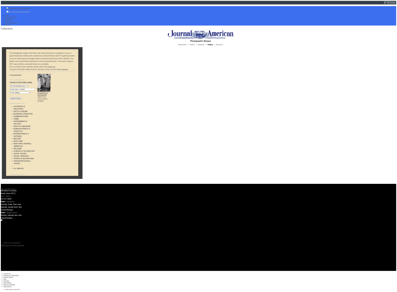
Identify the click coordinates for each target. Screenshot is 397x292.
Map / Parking (6, 196)
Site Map (6, 281)
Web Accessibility (9, 284)
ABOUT (8, 24)
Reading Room (12, 213)
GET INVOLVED (11, 23)
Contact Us (7, 273)
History (192, 44)
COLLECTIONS (11, 17)
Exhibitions (11, 202)
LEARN (8, 21)
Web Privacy (7, 286)
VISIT (7, 15)
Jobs (4, 279)
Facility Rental (8, 277)
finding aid (51, 67)
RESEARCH (9, 19)
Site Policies (7, 283)
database (64, 69)
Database (201, 44)
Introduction (182, 44)
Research (219, 44)
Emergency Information (11, 275)
